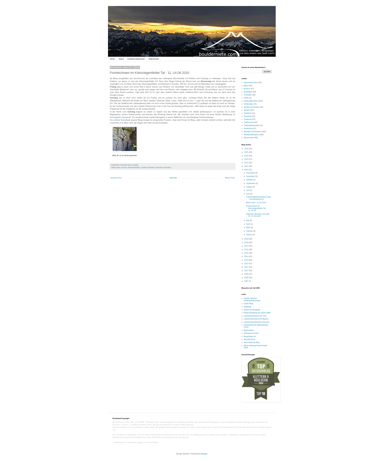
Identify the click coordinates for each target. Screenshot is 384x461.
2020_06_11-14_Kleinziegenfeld (124, 155)
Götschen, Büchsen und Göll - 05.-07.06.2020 (258, 215)
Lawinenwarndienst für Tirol (255, 316)
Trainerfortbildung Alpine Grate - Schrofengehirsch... (258, 198)
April (248, 224)
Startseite (173, 178)
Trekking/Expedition (252, 125)
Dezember (250, 173)
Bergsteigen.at (250, 336)
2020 (246, 170)
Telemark (247, 116)
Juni (248, 194)
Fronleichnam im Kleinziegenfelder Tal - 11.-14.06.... (256, 208)
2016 (246, 250)
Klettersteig (248, 104)
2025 (246, 152)
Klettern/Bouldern (134, 167)
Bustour (124, 167)
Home (112, 59)
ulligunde (247, 307)
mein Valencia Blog (252, 342)
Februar (249, 231)
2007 (246, 281)
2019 (246, 239)
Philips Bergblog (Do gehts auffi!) (257, 313)
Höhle (246, 98)
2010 (246, 271)
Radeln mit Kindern (148, 167)
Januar (249, 235)
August (249, 187)
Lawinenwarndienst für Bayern (256, 319)
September (251, 183)
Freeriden (248, 95)
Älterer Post (229, 178)
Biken (119, 167)
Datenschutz (154, 59)
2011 (246, 267)
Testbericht (248, 119)
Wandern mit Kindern (163, 167)
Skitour (246, 110)
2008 (246, 278)
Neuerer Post (116, 178)
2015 (246, 253)
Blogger (204, 454)
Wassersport (249, 138)
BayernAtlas (249, 330)
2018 (246, 242)
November (250, 176)
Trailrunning (249, 122)
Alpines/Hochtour (251, 82)
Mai (248, 220)
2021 (246, 166)
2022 (246, 163)
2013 (246, 260)
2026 (246, 149)
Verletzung (248, 128)
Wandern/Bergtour (251, 135)
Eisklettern (248, 92)
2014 (246, 256)
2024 (246, 156)
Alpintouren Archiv (251, 333)
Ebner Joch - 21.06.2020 (256, 203)
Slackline (247, 113)
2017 (246, 246)
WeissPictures (249, 339)
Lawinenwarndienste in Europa (256, 322)
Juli (248, 190)
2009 (246, 274)
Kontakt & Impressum (136, 59)
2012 (246, 263)
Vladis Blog (248, 304)
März (248, 227)
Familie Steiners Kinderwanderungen (252, 299)
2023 (246, 159)
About (121, 59)
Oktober (249, 180)
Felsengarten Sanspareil (120, 117)
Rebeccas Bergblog (252, 310)
